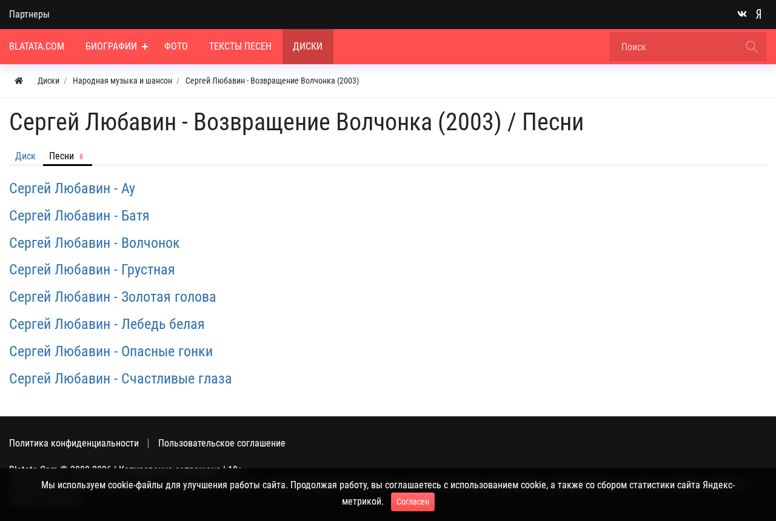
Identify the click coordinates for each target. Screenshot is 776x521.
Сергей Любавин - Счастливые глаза (120, 378)
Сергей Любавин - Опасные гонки (111, 351)
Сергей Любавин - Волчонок (94, 242)
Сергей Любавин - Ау (72, 188)
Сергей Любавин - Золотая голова (112, 296)
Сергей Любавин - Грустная (92, 269)
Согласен (412, 501)
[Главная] (18, 80)
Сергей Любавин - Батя (79, 215)
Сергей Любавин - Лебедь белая (107, 324)
